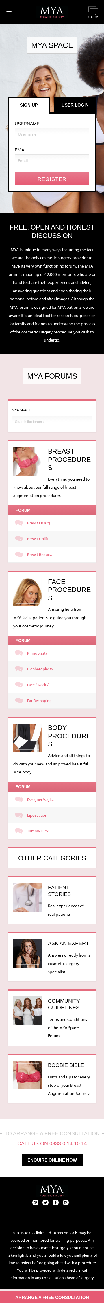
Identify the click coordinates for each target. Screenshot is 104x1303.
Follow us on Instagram (66, 1202)
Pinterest (35, 1202)
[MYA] (52, 12)
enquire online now (52, 1160)
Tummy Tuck (38, 831)
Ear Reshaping (39, 700)
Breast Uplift (37, 538)
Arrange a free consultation (52, 1297)
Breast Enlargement (42, 523)
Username (27, 123)
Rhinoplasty (37, 653)
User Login (75, 105)
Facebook (56, 1202)
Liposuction (37, 815)
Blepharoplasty (40, 669)
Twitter (45, 1202)
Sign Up (29, 105)
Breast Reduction (42, 554)
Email (21, 149)
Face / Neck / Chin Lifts (42, 684)
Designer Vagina (41, 799)
